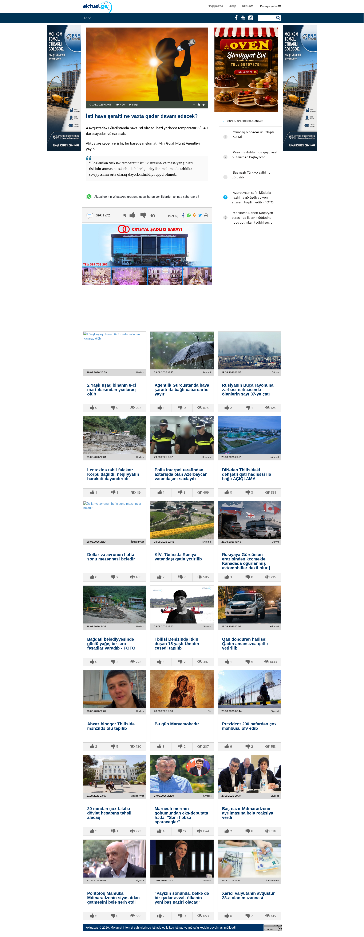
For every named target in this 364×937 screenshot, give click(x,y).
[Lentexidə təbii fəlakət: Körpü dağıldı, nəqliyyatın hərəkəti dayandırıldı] (114, 435)
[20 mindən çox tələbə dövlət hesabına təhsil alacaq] (114, 774)
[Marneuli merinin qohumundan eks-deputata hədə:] (182, 774)
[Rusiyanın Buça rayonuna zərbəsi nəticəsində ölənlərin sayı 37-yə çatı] (249, 350)
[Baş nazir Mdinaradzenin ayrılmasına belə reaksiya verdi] (249, 774)
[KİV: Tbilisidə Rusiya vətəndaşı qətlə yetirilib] (182, 520)
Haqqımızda (215, 6)
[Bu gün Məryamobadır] (182, 689)
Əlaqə (232, 6)
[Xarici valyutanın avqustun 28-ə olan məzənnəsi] (249, 859)
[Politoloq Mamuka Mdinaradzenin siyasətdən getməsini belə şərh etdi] (114, 859)
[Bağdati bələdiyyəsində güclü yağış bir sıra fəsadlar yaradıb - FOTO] (114, 604)
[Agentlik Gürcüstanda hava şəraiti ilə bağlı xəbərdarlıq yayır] (182, 350)
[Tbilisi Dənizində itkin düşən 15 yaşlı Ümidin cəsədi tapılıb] (182, 604)
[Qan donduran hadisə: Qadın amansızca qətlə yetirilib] (249, 604)
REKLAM (247, 6)
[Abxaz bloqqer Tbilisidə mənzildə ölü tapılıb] (114, 689)
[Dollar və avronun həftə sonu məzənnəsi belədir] (114, 520)
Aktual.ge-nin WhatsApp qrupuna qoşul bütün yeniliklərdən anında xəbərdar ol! (146, 196)
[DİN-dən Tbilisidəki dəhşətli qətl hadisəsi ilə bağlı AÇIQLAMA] (249, 435)
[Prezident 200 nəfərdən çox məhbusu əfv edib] (249, 689)
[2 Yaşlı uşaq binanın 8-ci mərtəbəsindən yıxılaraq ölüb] (114, 350)
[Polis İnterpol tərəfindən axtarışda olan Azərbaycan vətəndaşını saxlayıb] (182, 435)
